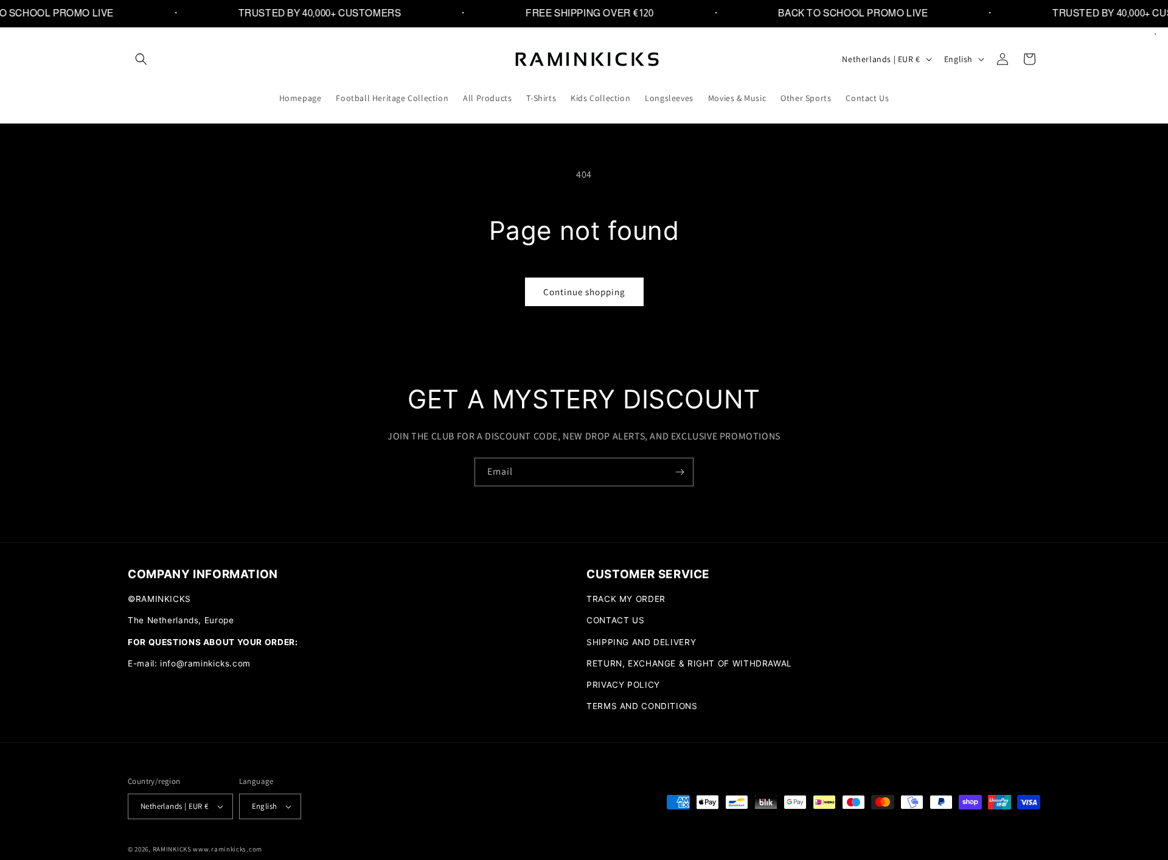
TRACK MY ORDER (626, 599)
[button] (141, 59)
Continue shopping (584, 292)
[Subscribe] (679, 472)
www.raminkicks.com (227, 849)
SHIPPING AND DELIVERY (641, 642)
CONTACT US (615, 620)
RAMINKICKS (172, 849)
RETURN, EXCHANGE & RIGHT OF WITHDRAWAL (689, 663)
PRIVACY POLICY (623, 685)
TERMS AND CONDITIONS (642, 706)
